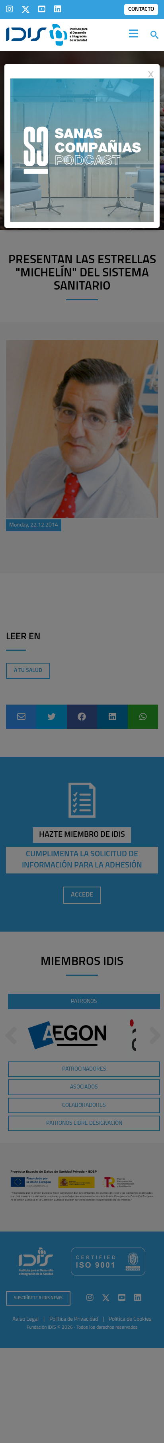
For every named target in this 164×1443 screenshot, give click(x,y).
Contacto (141, 9)
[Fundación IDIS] (47, 34)
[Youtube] (41, 9)
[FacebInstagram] (9, 9)
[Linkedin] (57, 9)
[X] (25, 9)
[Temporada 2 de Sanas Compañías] (82, 150)
